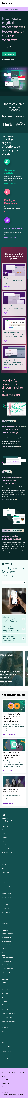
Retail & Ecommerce (7, 933)
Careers (4, 1035)
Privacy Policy (5, 1079)
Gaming (4, 948)
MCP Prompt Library (7, 1017)
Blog (3, 986)
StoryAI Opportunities (12, 332)
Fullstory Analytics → (10, 183)
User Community (6, 1005)
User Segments (6, 912)
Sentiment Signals (6, 897)
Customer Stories (6, 990)
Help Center (5, 993)
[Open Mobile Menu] (25, 3)
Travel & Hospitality (7, 941)
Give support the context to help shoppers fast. (10, 638)
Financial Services (7, 945)
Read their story (6, 681)
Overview (4, 829)
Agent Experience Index (8, 1013)
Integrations (5, 859)
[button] (14, 9)
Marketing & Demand (7, 972)
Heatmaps (4, 901)
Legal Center (5, 1058)
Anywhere (4, 841)
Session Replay (6, 886)
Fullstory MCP (9, 306)
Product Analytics (6, 893)
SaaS (3, 952)
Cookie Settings (6, 1087)
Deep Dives (5, 1001)
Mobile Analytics (6, 889)
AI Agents (7, 278)
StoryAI (4, 844)
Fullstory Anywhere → (10, 237)
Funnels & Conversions (8, 904)
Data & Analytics (6, 961)
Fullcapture (5, 882)
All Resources (5, 982)
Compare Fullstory (7, 1010)
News (3, 1042)
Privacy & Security (6, 1051)
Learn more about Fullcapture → (11, 446)
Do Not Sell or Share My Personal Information (13, 1072)
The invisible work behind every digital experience (12, 755)
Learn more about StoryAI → (10, 499)
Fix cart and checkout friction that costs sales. (10, 619)
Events (3, 1038)
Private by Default (6, 919)
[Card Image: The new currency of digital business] (14, 781)
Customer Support (7, 965)
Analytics (4, 833)
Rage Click (5, 923)
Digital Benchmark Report (9, 1021)
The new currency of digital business (12, 791)
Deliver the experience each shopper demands (11, 629)
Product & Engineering (8, 957)
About (3, 1031)
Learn (3, 997)
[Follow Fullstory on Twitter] (3, 821)
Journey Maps (5, 908)
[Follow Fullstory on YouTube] (8, 821)
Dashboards (5, 916)
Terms (3, 1076)
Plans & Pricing (6, 864)
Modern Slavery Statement (9, 1055)
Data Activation (13, 229)
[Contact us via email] (11, 821)
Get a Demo (5, 868)
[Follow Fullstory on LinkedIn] (5, 821)
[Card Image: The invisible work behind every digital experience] (14, 745)
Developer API (5, 856)
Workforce (4, 837)
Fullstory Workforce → (10, 211)
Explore (7, 286)
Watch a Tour (5, 872)
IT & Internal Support (7, 968)
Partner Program (6, 1046)
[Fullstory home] (7, 3)
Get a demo (9, 54)
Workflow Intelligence (12, 360)
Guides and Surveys (7, 852)
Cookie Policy (5, 1083)
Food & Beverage (6, 937)
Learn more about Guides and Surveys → (14, 555)
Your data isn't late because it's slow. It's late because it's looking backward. (12, 717)
